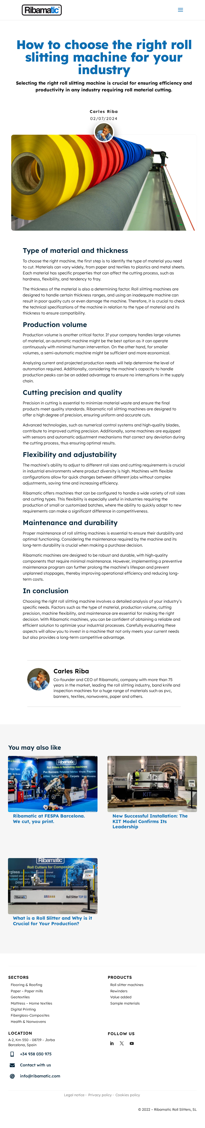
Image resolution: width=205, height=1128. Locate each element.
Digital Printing (23, 1010)
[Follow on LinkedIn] (112, 1043)
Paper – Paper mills (27, 991)
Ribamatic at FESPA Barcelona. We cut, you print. (49, 818)
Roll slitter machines (127, 985)
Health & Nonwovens (28, 1022)
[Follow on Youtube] (132, 1043)
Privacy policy (100, 1095)
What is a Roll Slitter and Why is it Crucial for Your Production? (52, 920)
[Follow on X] (122, 1043)
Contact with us (35, 1064)
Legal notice (74, 1095)
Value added (121, 997)
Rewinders (119, 991)
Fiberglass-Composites (30, 1016)
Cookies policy (128, 1095)
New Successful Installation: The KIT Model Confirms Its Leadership (150, 821)
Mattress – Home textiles (31, 1004)
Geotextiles (20, 997)
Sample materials (125, 1004)
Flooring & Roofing (26, 985)
